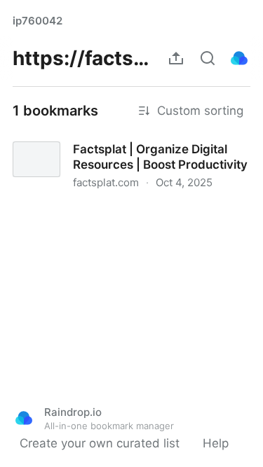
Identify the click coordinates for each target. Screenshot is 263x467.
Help (216, 443)
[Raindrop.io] (239, 58)
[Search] (207, 58)
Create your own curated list (100, 443)
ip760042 (37, 20)
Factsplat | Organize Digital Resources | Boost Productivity (129, 144)
